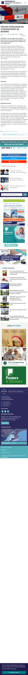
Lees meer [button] (13, 668)
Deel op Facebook (15, 155)
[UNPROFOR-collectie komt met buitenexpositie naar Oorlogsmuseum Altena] (4, 299)
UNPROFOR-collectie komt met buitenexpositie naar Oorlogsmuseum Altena (17, 298)
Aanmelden (5, 423)
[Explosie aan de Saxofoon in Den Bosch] (4, 305)
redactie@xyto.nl (7, 403)
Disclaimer (4, 450)
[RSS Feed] (8, 411)
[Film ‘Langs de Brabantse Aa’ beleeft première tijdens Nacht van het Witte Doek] (4, 273)
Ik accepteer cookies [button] (14, 672)
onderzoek (4, 131)
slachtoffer (10, 131)
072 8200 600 (6, 402)
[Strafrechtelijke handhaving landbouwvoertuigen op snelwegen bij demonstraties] (4, 318)
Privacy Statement (5, 452)
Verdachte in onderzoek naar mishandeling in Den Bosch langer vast (18, 279)
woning (15, 131)
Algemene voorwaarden (7, 447)
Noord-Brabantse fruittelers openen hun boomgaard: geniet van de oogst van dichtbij (18, 292)
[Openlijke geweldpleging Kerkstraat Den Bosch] (4, 286)
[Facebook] (2, 411)
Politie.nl (23, 35)
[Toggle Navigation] (25, 3)
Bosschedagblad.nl (10, 1)
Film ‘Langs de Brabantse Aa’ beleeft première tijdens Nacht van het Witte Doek (18, 272)
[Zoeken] (25, 194)
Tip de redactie (15, 161)
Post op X (14, 158)
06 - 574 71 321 (20, 148)
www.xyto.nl (6, 405)
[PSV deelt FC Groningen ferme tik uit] (4, 312)
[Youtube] (5, 411)
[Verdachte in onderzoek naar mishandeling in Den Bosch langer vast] (4, 280)
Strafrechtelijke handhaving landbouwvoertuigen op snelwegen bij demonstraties (19, 318)
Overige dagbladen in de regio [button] (9, 443)
